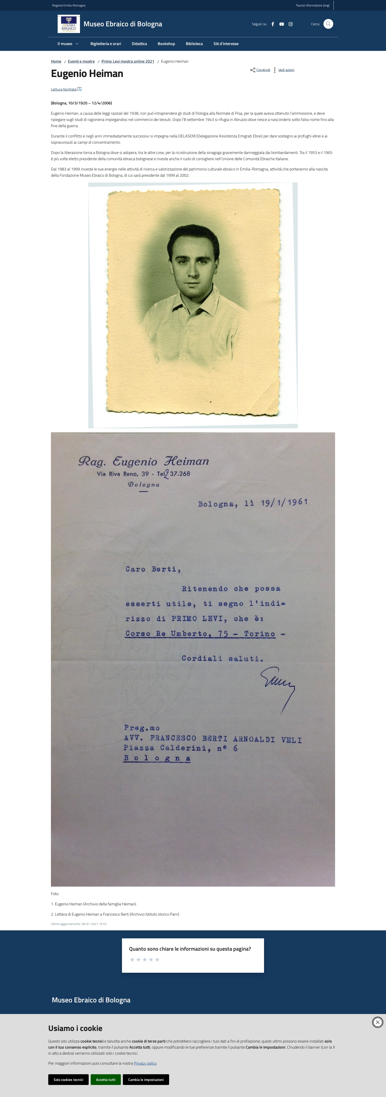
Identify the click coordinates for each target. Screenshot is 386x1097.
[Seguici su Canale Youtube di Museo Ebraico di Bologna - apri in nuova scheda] (279, 23)
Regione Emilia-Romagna (68, 5)
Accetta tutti (105, 1079)
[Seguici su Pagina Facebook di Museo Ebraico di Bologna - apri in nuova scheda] (270, 23)
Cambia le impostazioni (146, 1079)
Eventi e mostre (81, 61)
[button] (328, 24)
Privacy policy (145, 1063)
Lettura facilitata (64, 89)
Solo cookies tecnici (68, 1079)
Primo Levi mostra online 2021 (127, 61)
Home (56, 61)
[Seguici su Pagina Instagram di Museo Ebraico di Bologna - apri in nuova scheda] (288, 23)
